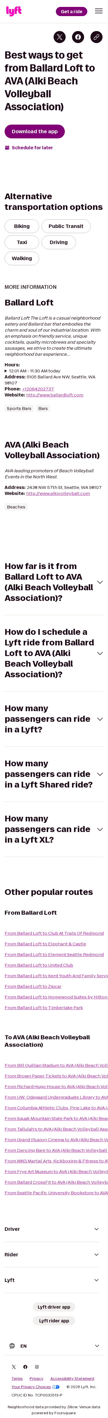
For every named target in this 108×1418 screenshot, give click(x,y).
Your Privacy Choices (31, 1387)
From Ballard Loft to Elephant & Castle (45, 944)
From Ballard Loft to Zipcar (33, 986)
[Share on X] (60, 37)
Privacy (36, 1378)
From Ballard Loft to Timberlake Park (44, 1008)
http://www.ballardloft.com (54, 395)
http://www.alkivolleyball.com (58, 493)
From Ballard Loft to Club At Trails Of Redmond (54, 933)
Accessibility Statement (72, 1378)
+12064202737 (38, 389)
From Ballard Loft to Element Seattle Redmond (54, 954)
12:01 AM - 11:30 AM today (34, 371)
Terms (17, 1378)
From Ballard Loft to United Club (39, 965)
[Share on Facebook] (78, 37)
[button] (98, 11)
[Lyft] (14, 11)
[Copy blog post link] (96, 37)
